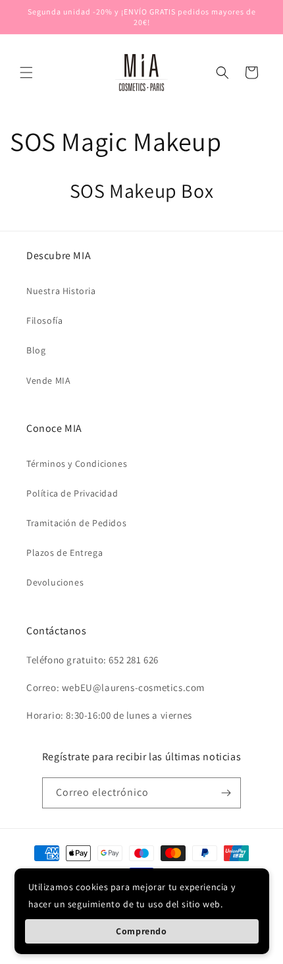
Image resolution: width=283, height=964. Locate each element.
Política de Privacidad (72, 493)
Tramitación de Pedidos (76, 523)
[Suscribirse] (225, 792)
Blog (35, 350)
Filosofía (44, 320)
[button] (26, 72)
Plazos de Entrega (64, 552)
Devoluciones (55, 582)
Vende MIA (48, 380)
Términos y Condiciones (76, 463)
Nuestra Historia (61, 291)
